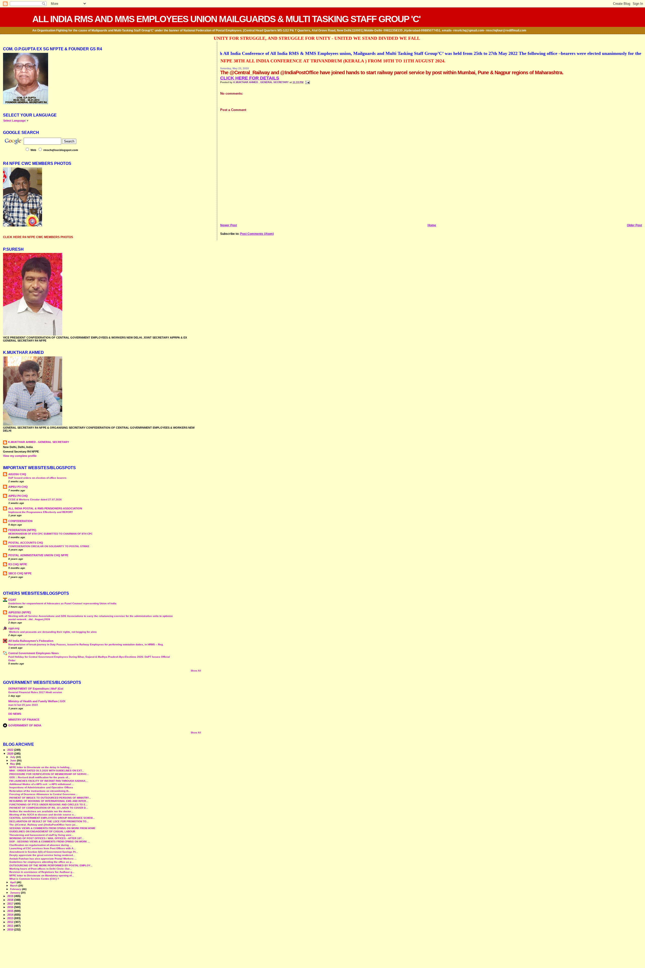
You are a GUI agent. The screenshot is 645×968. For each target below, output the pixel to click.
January (15, 892)
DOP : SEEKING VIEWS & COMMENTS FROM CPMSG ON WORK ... (49, 841)
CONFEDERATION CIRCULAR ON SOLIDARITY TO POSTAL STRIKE (48, 546)
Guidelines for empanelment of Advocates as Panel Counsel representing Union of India (62, 603)
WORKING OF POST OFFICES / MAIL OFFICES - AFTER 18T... (46, 838)
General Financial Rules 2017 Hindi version (35, 692)
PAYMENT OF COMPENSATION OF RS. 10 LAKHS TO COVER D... (48, 807)
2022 (10, 749)
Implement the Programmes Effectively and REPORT (40, 512)
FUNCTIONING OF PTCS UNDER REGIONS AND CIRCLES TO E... (48, 804)
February (16, 889)
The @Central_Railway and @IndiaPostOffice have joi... (43, 824)
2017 (10, 903)
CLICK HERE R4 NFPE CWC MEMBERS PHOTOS (38, 237)
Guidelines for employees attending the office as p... (41, 862)
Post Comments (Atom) (257, 234)
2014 (10, 914)
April (13, 882)
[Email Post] (307, 82)
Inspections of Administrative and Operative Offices (41, 787)
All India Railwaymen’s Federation (30, 640)
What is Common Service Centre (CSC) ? (34, 878)
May (13, 763)
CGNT (12, 599)
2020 (10, 753)
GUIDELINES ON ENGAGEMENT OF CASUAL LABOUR (42, 831)
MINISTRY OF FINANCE (23, 719)
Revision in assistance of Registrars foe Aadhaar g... (41, 872)
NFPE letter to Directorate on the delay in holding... (40, 767)
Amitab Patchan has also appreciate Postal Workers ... (43, 858)
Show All (196, 670)
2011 (10, 925)
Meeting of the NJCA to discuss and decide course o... (42, 814)
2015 (10, 910)
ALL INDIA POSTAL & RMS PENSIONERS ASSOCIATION (45, 508)
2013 (10, 918)
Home (432, 225)
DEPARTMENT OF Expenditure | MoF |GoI (35, 688)
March (14, 885)
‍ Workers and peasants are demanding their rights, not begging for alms (52, 631)
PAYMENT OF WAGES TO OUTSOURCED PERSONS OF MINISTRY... (50, 797)
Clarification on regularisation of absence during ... (40, 845)
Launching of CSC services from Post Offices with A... (42, 848)
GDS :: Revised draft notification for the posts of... (39, 777)
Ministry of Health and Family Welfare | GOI (36, 701)
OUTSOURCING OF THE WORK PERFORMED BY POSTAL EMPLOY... (50, 865)
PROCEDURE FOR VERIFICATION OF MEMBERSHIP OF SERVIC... (49, 774)
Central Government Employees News (33, 653)
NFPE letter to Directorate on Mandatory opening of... (41, 875)
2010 (10, 929)
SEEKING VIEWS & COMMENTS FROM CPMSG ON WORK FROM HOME (52, 828)
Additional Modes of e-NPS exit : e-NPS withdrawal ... (41, 784)
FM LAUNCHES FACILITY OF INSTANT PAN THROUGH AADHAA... (48, 780)
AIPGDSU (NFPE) (19, 612)
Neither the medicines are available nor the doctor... (41, 811)
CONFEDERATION (20, 521)
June (13, 760)
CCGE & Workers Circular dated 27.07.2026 (35, 499)
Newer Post (228, 225)
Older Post (634, 225)
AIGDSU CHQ (17, 474)
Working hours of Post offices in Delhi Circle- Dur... (40, 868)
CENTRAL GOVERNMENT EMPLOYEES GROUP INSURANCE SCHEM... (52, 817)
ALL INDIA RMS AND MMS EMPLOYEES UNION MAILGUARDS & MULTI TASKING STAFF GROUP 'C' (226, 19)
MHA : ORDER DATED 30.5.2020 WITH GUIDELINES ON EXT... (46, 770)
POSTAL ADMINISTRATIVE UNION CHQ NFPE (38, 555)
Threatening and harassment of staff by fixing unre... (41, 835)
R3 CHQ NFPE (17, 564)
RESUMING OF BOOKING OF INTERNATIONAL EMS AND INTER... (48, 801)
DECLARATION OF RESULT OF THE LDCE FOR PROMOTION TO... (49, 821)
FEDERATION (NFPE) (22, 530)
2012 (10, 921)
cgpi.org (13, 628)
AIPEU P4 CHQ (18, 495)
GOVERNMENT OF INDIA (24, 725)
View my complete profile (20, 455)
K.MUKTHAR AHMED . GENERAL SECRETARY (261, 82)
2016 (10, 907)
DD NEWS (14, 713)
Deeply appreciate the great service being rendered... (42, 855)
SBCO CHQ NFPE (19, 573)
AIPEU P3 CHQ (18, 486)
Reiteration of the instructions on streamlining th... (40, 791)
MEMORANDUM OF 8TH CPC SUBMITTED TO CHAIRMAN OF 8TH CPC (50, 533)
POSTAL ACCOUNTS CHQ (25, 542)
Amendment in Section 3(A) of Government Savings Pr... (43, 851)
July (13, 757)
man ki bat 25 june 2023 (23, 704)
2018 (10, 899)
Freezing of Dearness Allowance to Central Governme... (43, 794)
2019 (10, 896)
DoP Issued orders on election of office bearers (37, 477)
